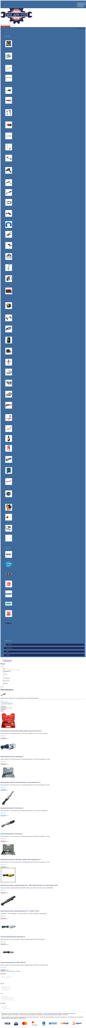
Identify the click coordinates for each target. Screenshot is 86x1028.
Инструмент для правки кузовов (9, 334)
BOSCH (7, 568)
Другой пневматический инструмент (9, 284)
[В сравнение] (7, 738)
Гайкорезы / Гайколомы (8, 163)
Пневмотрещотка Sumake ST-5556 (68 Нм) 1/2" (12, 833)
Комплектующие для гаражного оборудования (9, 499)
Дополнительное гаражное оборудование (9, 487)
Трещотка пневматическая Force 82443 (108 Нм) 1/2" (13, 962)
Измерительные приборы (9, 522)
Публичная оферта (7, 998)
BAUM (7, 558)
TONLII (7, 607)
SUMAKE (7, 598)
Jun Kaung (7, 588)
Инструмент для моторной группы (9, 311)
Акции (7, 651)
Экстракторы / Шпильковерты (8, 388)
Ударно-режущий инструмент (9, 129)
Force (6, 578)
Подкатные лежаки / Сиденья (9, 464)
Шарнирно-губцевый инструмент (8, 105)
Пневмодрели (8, 186)
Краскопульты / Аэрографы (8, 272)
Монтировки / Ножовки (8, 152)
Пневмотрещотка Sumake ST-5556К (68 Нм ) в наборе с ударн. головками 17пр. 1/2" (21, 859)
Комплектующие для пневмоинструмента (9, 297)
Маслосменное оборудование (8, 345)
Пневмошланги (8, 228)
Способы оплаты (9, 648)
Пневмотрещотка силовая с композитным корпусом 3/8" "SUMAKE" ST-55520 (20, 910)
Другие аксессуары (7, 543)
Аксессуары (8, 501)
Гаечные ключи (8, 72)
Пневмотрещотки (9, 196)
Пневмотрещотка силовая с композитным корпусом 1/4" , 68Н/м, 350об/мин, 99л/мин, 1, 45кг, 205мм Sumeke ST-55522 (29, 885)
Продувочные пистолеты (8, 250)
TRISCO (7, 627)
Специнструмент (10, 300)
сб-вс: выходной (7, 977)
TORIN (7, 617)
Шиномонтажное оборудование (9, 356)
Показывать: (3, 709)
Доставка (9, 644)
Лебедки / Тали (8, 432)
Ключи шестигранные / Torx (9, 83)
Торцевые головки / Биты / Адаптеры (9, 61)
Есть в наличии (5, 701)
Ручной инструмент (10, 38)
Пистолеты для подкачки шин (8, 261)
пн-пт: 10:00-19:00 (7, 976)
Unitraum (7, 637)
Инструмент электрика (8, 377)
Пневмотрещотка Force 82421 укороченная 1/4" (12, 756)
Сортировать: (3, 706)
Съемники (7, 366)
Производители (6, 986)
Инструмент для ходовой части (9, 323)
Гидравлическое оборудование (9, 453)
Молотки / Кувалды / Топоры (7, 118)
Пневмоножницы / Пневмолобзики (9, 207)
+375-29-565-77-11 (7, 989)
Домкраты (7, 442)
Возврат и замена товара (8, 999)
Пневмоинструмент (10, 164)
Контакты (8, 654)
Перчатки (7, 511)
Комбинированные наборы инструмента (9, 49)
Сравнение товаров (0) (7, 703)
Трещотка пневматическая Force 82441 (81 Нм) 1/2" (13, 936)
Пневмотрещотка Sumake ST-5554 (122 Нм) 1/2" (12, 808)
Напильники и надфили (8, 141)
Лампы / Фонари (9, 532)
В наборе (5, 683)
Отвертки (7, 94)
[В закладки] (6, 738)
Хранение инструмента (8, 475)
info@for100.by (6, 988)
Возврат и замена (8, 640)
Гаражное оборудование (11, 411)
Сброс (2, 666)
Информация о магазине (8, 997)
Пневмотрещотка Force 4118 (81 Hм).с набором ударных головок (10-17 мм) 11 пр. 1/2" (21, 730)
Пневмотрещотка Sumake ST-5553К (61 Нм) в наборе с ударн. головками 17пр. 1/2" (21, 782)
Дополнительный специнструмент (9, 410)
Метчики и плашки (7, 399)
